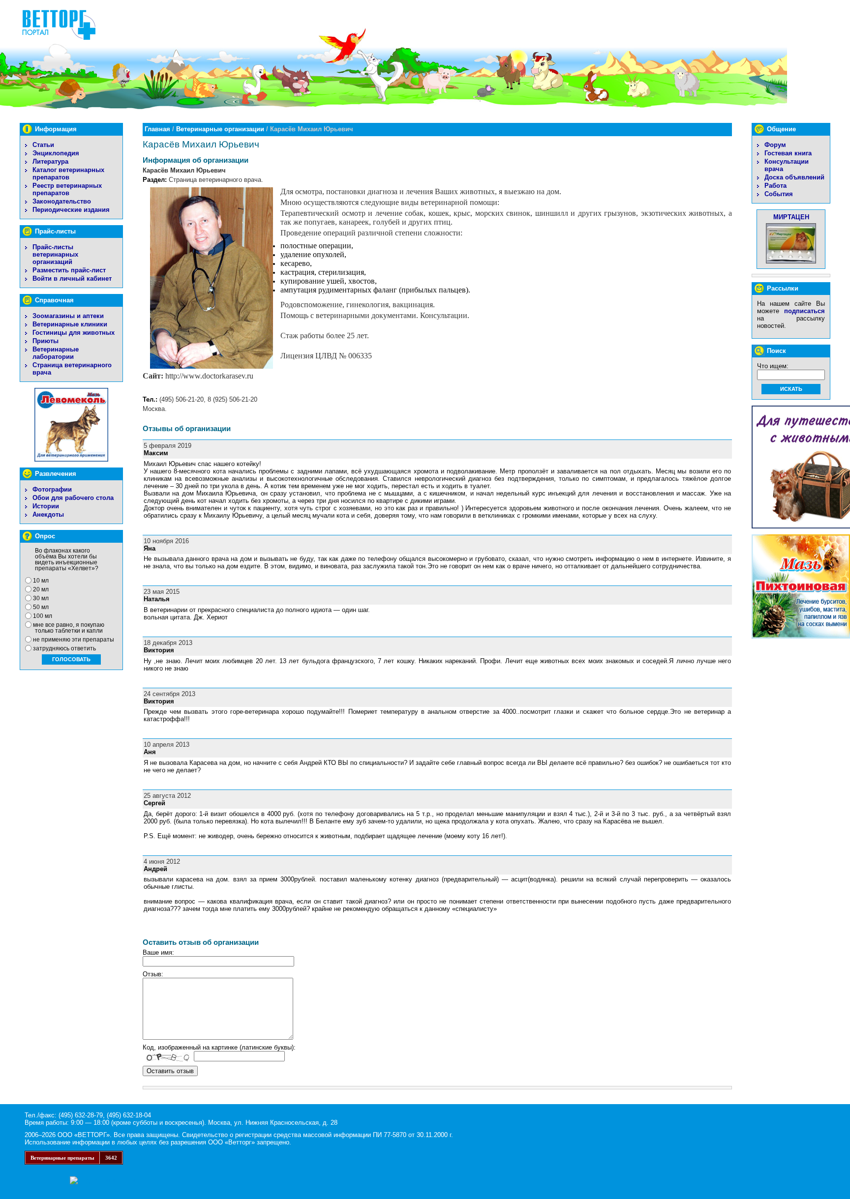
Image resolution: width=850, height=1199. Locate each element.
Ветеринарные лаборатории (55, 353)
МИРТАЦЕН (791, 217)
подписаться (804, 311)
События (778, 194)
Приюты (45, 341)
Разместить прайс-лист (69, 270)
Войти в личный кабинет (72, 278)
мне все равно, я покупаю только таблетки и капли (68, 628)
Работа (775, 185)
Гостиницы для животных (73, 332)
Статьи (43, 144)
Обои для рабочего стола (73, 497)
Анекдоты (48, 514)
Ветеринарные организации (220, 129)
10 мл (41, 581)
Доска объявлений (794, 177)
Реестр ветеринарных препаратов (67, 189)
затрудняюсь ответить (64, 648)
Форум (775, 144)
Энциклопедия (55, 153)
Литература (50, 161)
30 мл (41, 598)
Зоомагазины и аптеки (68, 316)
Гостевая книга (788, 153)
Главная (157, 129)
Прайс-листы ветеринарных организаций (55, 254)
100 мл (42, 616)
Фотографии (52, 489)
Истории (45, 506)
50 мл (41, 607)
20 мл (41, 589)
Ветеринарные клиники (69, 324)
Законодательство (61, 201)
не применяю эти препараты (73, 640)
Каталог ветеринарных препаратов (68, 173)
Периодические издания (71, 209)
